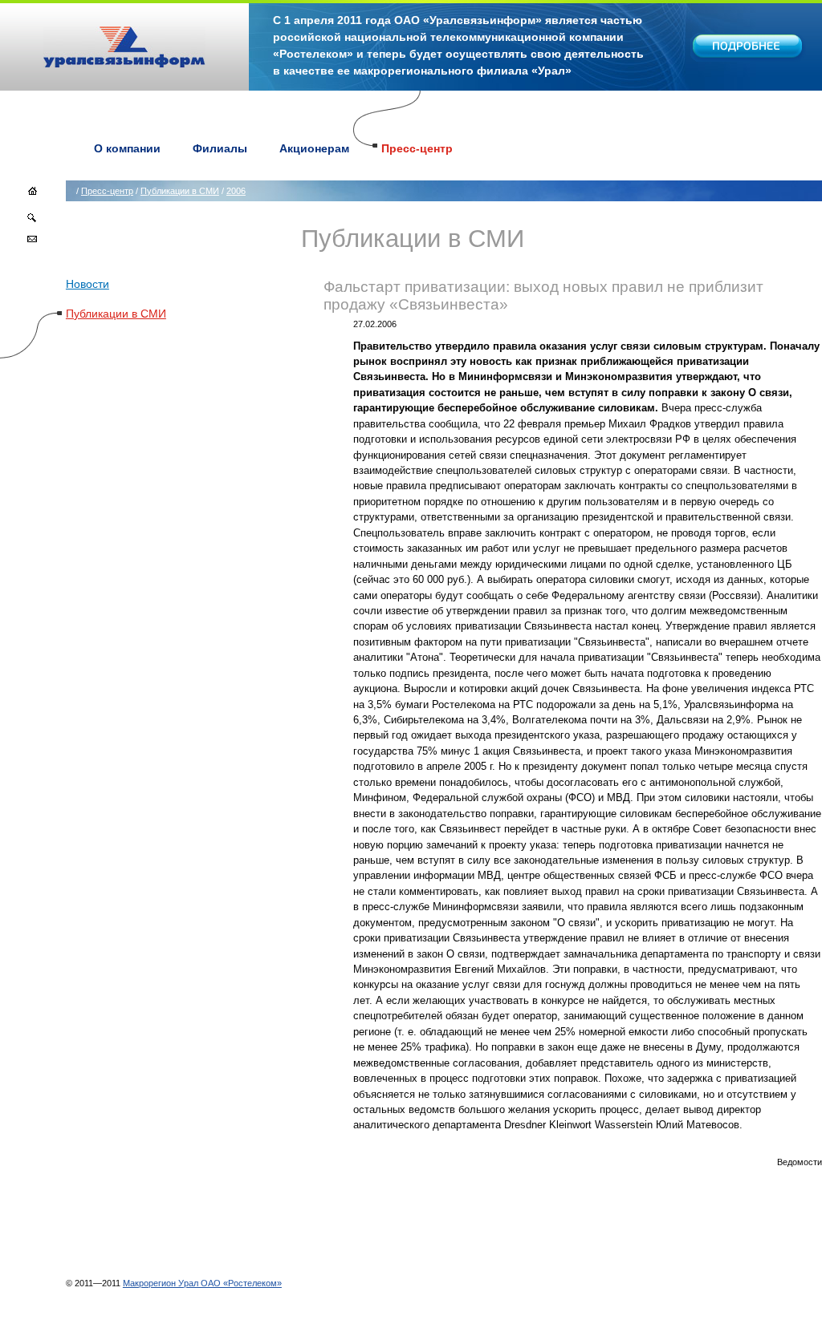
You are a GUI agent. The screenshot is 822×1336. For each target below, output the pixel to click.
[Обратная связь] (32, 242)
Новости (87, 283)
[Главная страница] (32, 196)
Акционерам (314, 148)
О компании (127, 148)
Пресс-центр (417, 148)
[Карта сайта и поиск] (32, 220)
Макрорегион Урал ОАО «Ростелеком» (202, 1283)
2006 (236, 191)
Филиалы (220, 148)
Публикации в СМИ (179, 191)
